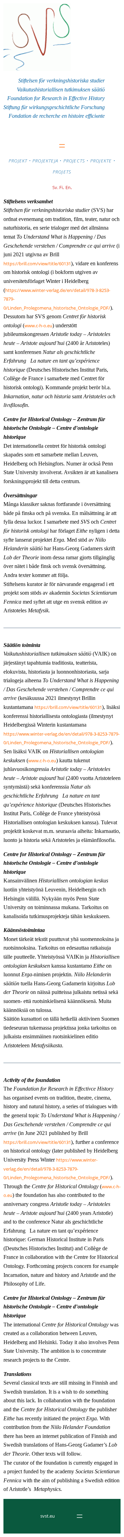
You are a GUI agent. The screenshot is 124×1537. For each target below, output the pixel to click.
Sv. (55, 187)
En (68, 187)
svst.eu (47, 1516)
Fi (61, 187)
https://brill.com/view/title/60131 (37, 263)
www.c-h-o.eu (38, 325)
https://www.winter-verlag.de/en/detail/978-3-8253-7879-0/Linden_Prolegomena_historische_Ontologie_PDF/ (56, 1169)
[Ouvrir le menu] (62, 146)
